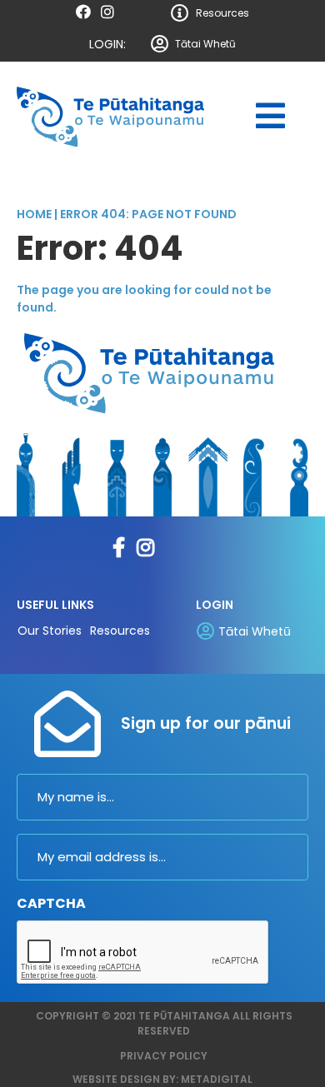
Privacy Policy (164, 1056)
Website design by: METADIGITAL (162, 1079)
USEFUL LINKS (55, 604)
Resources (222, 13)
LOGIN (214, 604)
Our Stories (50, 630)
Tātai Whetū (205, 44)
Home (34, 214)
